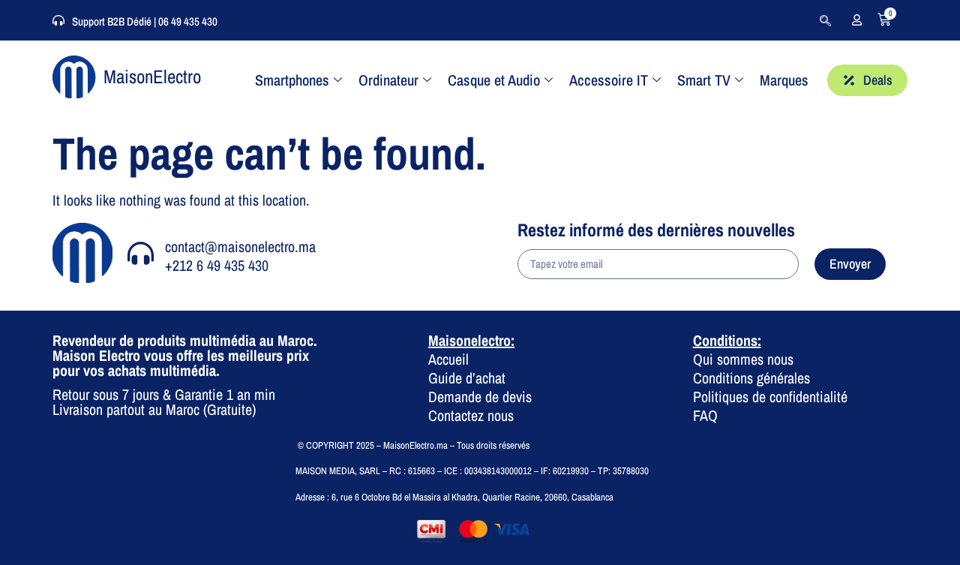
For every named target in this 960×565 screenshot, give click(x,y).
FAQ (705, 415)
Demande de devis (480, 396)
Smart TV (703, 80)
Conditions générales (751, 378)
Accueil (448, 359)
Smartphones (292, 80)
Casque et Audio (494, 80)
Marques (784, 80)
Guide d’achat (467, 378)
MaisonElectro (152, 76)
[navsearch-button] (825, 20)
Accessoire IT (608, 80)
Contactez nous (471, 415)
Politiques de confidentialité (770, 396)
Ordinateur (388, 80)
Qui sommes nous (743, 359)
